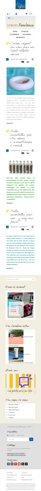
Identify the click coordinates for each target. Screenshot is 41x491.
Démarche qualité (26, 475)
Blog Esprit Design (14, 410)
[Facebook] (8, 464)
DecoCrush (12, 415)
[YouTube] (19, 464)
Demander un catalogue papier (16, 453)
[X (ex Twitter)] (22, 464)
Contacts (24, 472)
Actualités (24, 31)
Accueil (15, 31)
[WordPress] (12, 464)
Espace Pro (10, 472)
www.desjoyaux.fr (26, 479)
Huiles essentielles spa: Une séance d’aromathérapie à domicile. (21, 138)
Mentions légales (12, 479)
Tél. (10, 13)
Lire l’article (10, 123)
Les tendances (14, 34)
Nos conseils (27, 34)
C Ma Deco (12, 412)
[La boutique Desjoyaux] (20, 24)
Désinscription (20, 435)
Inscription (11, 435)
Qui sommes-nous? (12, 475)
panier (30, 13)
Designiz (11, 417)
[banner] (20, 5)
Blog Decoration (13, 407)
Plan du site (10, 477)
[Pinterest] (15, 464)
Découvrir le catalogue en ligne (16, 455)
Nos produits (20, 37)
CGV (22, 477)
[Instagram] (26, 464)
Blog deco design (13, 404)
